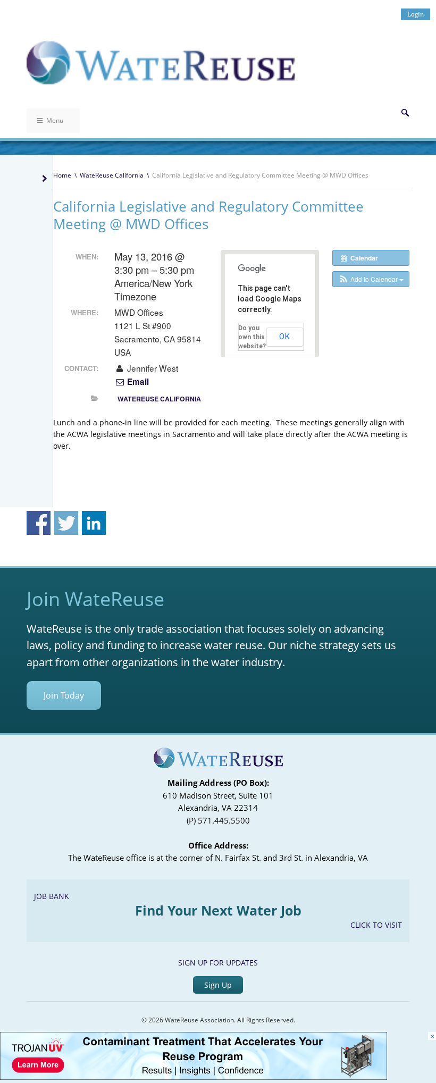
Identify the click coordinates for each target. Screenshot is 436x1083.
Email (137, 382)
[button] (371, 279)
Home (62, 175)
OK (284, 336)
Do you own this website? (252, 337)
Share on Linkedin (94, 523)
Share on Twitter (66, 523)
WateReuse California (112, 175)
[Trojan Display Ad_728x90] (193, 1077)
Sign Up (218, 985)
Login (415, 14)
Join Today (64, 695)
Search (405, 112)
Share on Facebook (39, 523)
